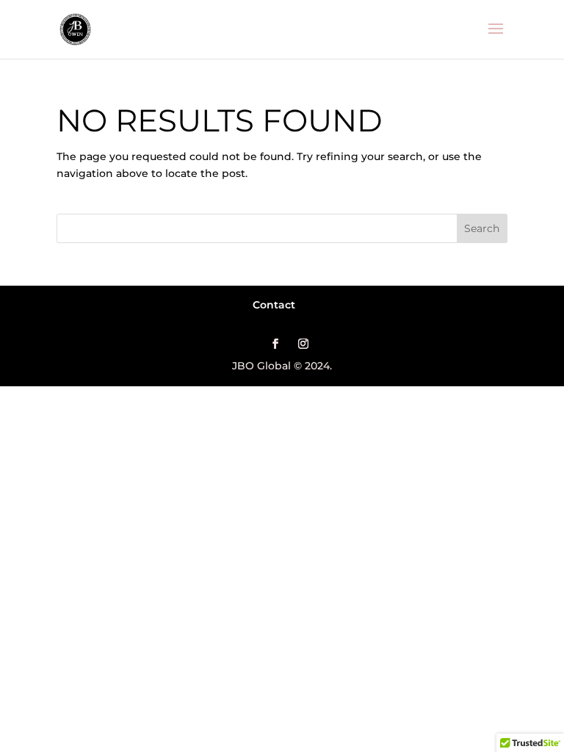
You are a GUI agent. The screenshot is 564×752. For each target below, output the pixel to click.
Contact (274, 304)
